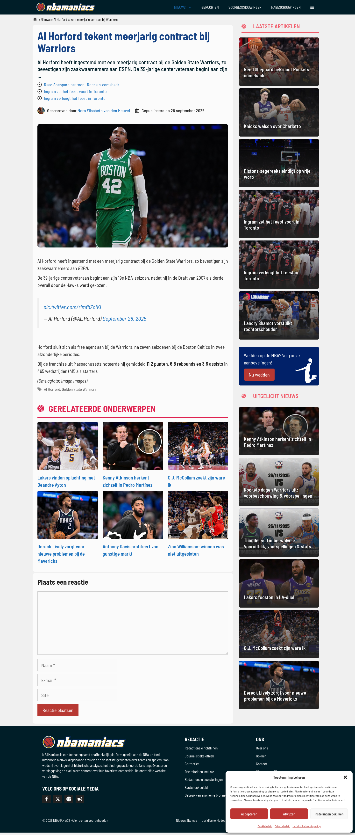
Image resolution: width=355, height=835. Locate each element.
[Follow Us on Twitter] (57, 799)
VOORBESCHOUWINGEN (245, 7)
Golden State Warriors (79, 389)
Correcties (192, 764)
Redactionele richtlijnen (201, 748)
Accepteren (249, 814)
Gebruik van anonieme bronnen (206, 795)
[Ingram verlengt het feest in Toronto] (279, 264)
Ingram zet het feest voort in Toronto (75, 91)
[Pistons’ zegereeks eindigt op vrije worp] (279, 163)
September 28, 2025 (124, 318)
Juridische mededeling (217, 820)
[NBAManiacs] (66, 7)
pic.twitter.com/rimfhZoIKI (72, 306)
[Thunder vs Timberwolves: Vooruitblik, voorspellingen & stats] (279, 532)
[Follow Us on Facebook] (46, 799)
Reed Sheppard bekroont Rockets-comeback (81, 84)
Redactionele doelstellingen (204, 779)
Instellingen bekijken (328, 814)
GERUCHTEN (210, 7)
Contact (261, 764)
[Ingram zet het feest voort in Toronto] (279, 214)
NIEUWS (180, 7)
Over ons (262, 748)
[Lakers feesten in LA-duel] (279, 583)
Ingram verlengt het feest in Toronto (75, 98)
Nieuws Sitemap (186, 820)
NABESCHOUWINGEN (286, 7)
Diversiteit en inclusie (199, 772)
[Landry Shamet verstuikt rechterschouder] (279, 315)
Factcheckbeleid (196, 787)
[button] (345, 777)
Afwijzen (289, 814)
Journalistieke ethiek (199, 756)
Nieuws (45, 19)
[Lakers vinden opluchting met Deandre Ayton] (67, 445)
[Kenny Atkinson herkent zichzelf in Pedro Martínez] (133, 445)
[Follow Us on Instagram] (68, 799)
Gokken (261, 756)
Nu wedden (259, 375)
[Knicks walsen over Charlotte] (279, 112)
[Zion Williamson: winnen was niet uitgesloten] (198, 514)
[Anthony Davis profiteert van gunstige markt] (133, 514)
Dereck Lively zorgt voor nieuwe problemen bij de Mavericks (61, 554)
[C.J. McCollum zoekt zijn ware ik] (198, 445)
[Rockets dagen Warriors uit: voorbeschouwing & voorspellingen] (279, 482)
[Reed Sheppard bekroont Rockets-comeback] (279, 61)
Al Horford (52, 389)
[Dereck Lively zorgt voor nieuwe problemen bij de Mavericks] (67, 514)
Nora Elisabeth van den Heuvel (104, 110)
